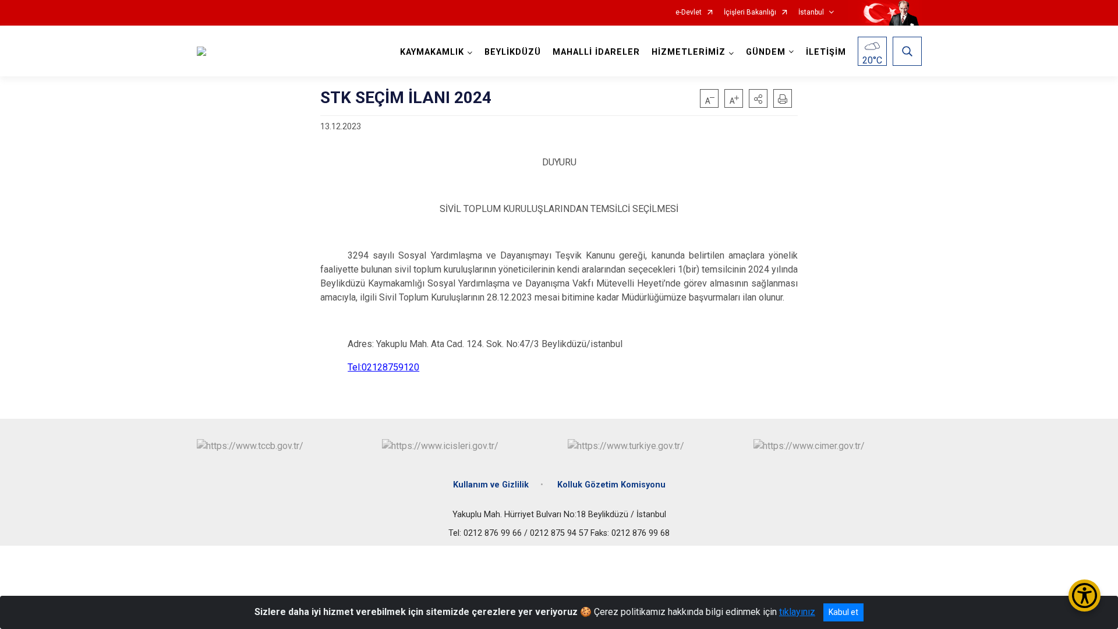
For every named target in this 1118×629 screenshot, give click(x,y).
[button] (758, 98)
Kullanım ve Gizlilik (491, 485)
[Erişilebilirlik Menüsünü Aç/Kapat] (1085, 595)
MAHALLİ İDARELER (596, 52)
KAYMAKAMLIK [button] (432, 52)
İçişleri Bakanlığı (750, 12)
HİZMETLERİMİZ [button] (689, 52)
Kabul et (843, 612)
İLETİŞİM (826, 52)
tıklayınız (797, 611)
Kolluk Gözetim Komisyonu (611, 485)
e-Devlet (688, 12)
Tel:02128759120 (383, 367)
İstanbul (811, 12)
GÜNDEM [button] (766, 52)
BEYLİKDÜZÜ (512, 52)
